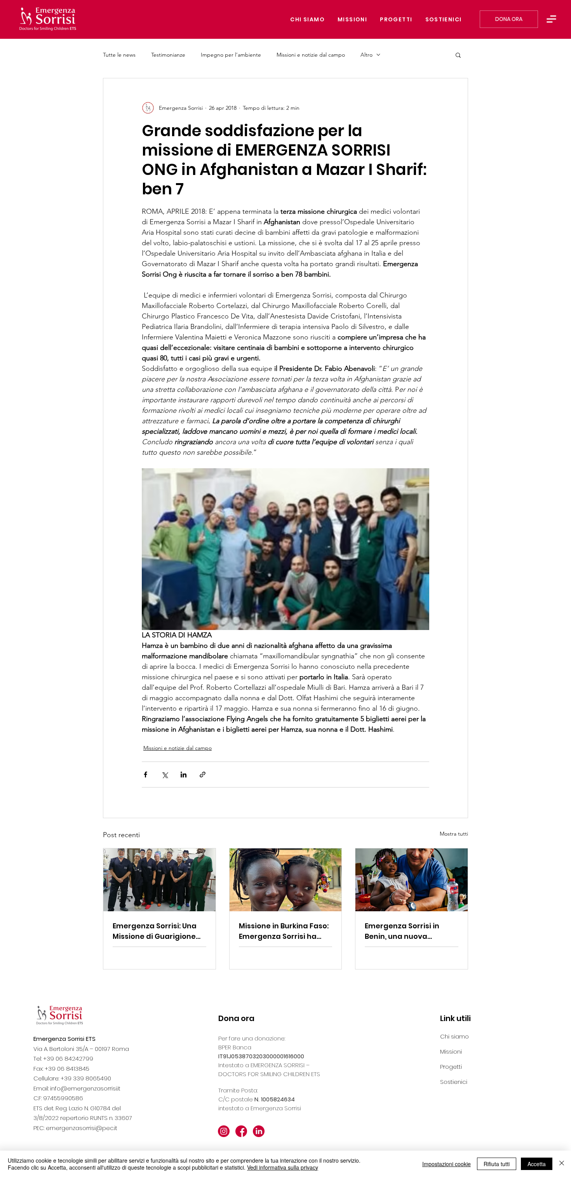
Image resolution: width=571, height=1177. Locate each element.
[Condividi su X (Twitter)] (164, 774)
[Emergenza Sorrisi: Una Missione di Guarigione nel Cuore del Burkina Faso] (159, 879)
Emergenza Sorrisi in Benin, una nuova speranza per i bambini (407, 931)
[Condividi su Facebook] (145, 774)
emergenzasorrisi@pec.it (81, 1128)
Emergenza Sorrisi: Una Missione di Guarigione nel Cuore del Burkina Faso (155, 931)
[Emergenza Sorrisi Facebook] (241, 1131)
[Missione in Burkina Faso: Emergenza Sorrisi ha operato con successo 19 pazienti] (286, 879)
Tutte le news (119, 55)
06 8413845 (73, 1068)
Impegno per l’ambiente (231, 55)
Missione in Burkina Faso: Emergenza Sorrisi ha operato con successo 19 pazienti (284, 931)
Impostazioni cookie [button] (446, 1164)
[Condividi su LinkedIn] (183, 774)
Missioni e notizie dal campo (311, 55)
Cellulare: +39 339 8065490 (72, 1078)
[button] (551, 19)
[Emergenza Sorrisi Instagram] (224, 1131)
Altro (366, 55)
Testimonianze (168, 55)
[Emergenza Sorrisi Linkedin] (259, 1131)
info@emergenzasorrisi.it (85, 1088)
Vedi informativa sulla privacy (282, 1167)
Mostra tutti (454, 833)
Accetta (536, 1164)
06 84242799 (74, 1058)
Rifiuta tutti (497, 1164)
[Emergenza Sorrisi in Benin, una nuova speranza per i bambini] (411, 879)
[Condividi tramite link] (202, 774)
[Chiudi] (561, 1164)
